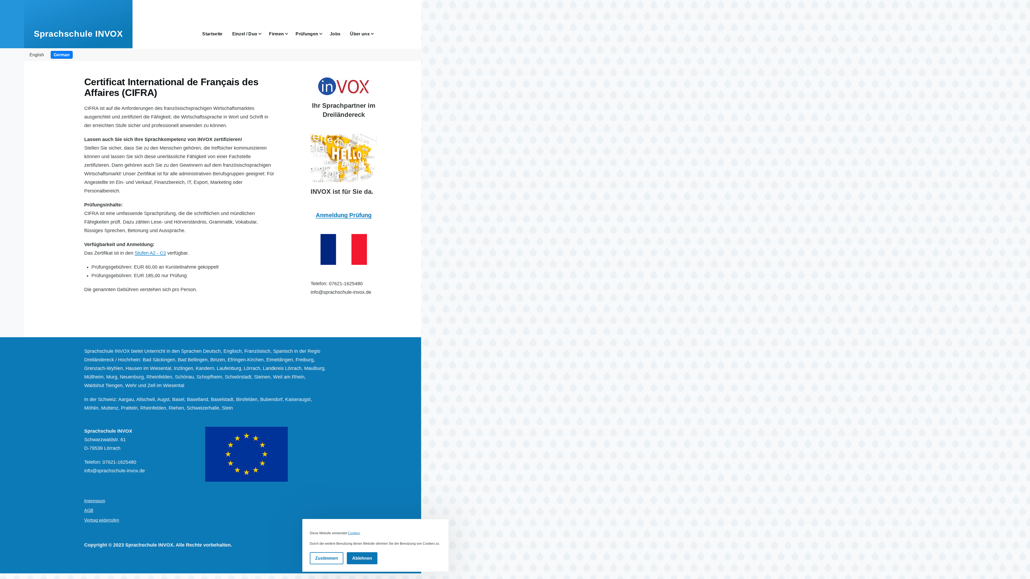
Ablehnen (362, 558)
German (62, 55)
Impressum (94, 501)
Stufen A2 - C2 (150, 253)
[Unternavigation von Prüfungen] (324, 34)
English (37, 55)
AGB (88, 510)
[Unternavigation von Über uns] (375, 34)
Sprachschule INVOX (78, 34)
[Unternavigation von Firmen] (290, 34)
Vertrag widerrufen (101, 520)
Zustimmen (326, 558)
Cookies (354, 533)
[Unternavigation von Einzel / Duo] (263, 34)
